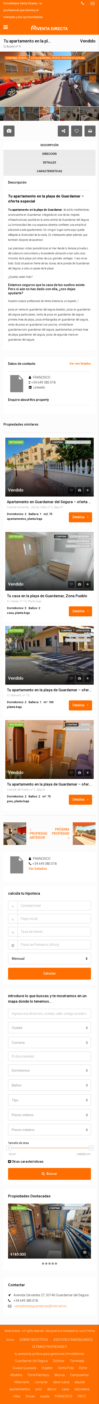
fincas (30, 1396)
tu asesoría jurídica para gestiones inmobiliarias (49, 1354)
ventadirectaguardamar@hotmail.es (40, 1306)
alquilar (80, 1382)
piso (38, 1389)
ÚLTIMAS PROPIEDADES (49, 1347)
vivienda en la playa (78, 442)
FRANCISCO (63, 1396)
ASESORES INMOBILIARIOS (73, 1339)
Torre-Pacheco (38, 1375)
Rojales (47, 1368)
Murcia (60, 1375)
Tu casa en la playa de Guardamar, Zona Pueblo (47, 596)
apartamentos (19, 1389)
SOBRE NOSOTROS (34, 1339)
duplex (45, 1396)
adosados (82, 1389)
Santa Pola (66, 1368)
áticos (51, 1389)
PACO (82, 1396)
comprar (57, 442)
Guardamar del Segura (31, 1361)
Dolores (58, 1361)
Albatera (16, 1375)
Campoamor (79, 1375)
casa (65, 1389)
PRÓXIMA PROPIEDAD (60, 831)
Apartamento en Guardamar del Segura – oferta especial (49, 502)
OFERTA (85, 724)
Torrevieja (77, 1361)
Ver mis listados (80, 363)
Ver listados (38, 868)
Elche (83, 1368)
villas (16, 1396)
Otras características (27, 1161)
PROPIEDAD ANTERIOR (38, 835)
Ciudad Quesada (24, 1368)
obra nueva (83, 630)
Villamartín (21, 1382)
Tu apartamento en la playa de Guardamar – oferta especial (49, 690)
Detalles (79, 517)
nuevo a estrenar (79, 541)
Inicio (10, 1339)
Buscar (52, 1173)
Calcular (49, 973)
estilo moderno (80, 536)
